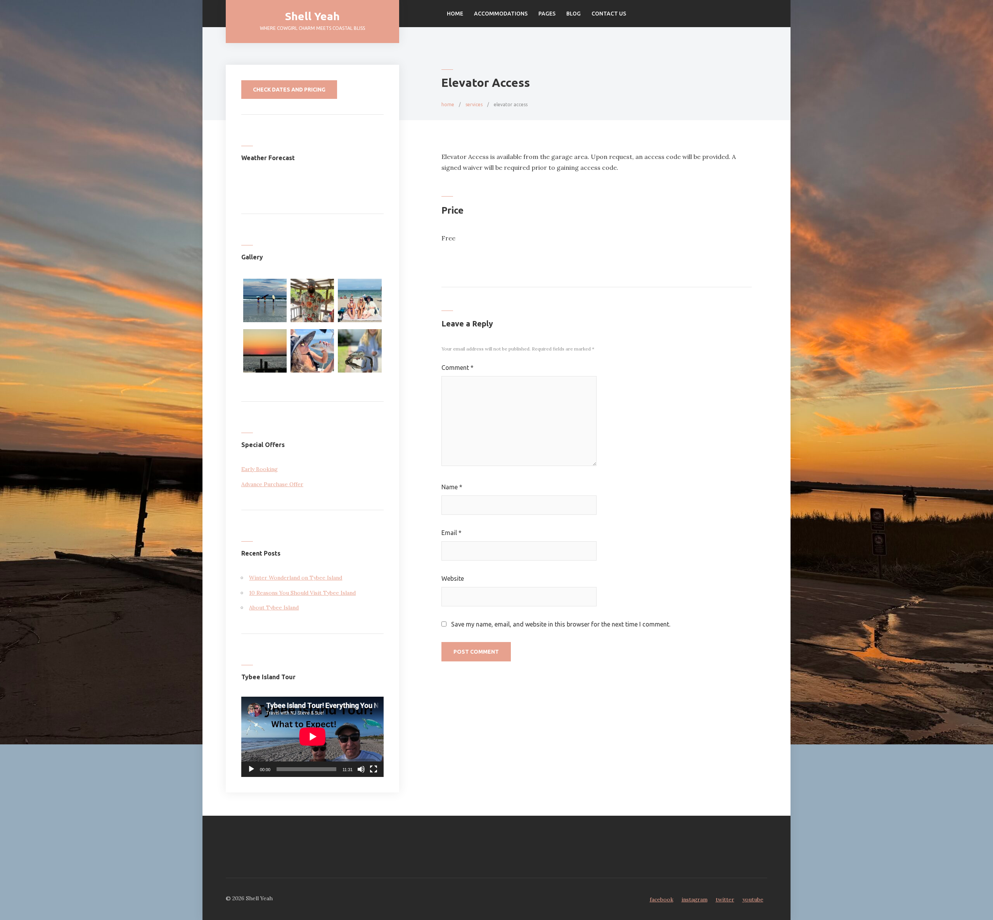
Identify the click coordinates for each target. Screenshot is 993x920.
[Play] (251, 769)
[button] (265, 302)
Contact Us (609, 13)
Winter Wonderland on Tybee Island (295, 577)
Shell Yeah (312, 16)
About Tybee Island (274, 607)
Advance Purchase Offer (272, 484)
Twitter (725, 899)
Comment (457, 367)
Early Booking (259, 469)
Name (451, 486)
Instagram (695, 899)
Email (451, 532)
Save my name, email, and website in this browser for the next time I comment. (560, 624)
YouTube (752, 899)
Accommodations (501, 13)
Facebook (661, 899)
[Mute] (361, 769)
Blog (573, 13)
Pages (546, 13)
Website (452, 578)
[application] (312, 737)
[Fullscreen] (373, 769)
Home (455, 13)
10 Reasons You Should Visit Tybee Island (302, 592)
